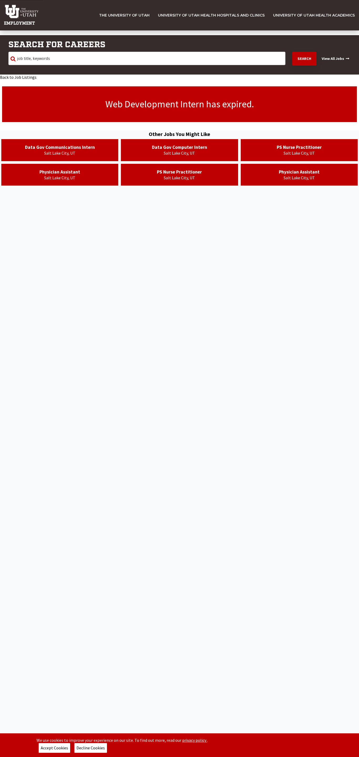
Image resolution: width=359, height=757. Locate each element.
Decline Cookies (90, 747)
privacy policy (194, 740)
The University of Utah (124, 15)
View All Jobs (333, 58)
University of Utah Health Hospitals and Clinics (211, 15)
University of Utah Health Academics (314, 15)
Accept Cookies (54, 747)
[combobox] (146, 58)
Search (304, 58)
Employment (19, 23)
